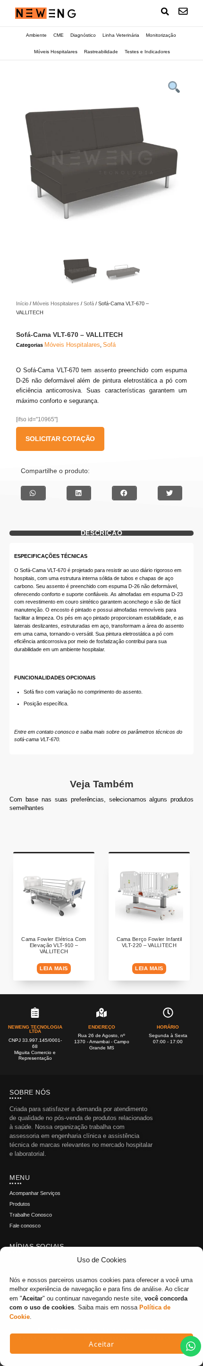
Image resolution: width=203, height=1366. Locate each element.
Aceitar (101, 1344)
